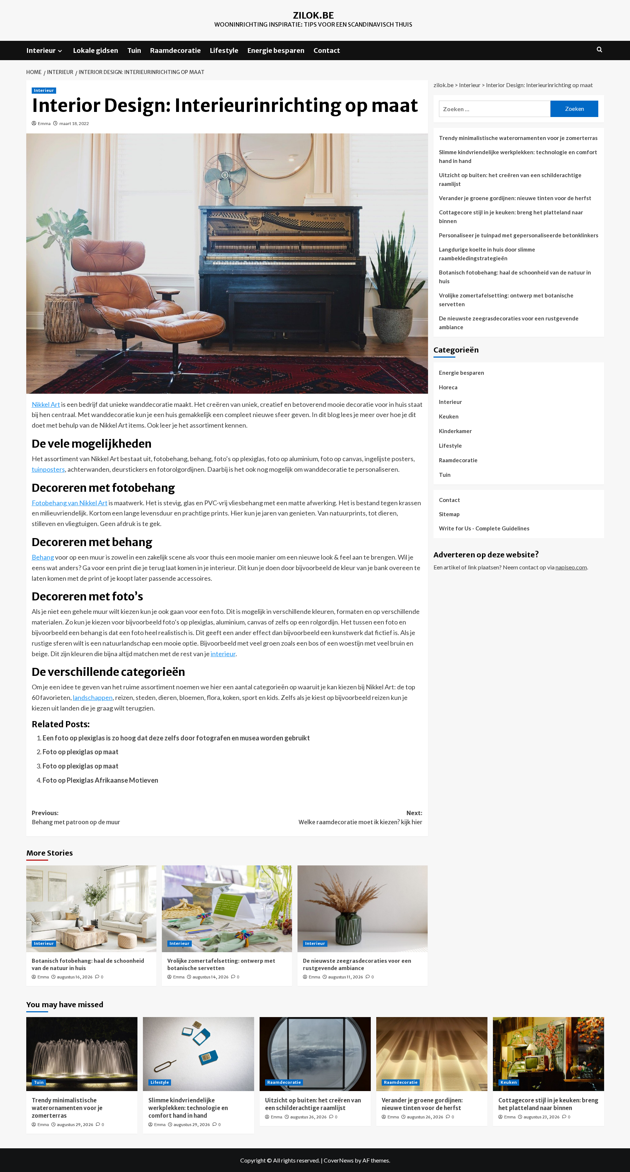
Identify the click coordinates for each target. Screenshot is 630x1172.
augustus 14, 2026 (210, 977)
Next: (361, 817)
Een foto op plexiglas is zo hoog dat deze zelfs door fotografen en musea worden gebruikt (176, 738)
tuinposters (48, 469)
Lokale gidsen (95, 50)
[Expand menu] (60, 51)
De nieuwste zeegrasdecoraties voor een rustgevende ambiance (357, 965)
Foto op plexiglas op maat (80, 752)
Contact (327, 50)
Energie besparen (276, 50)
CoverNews (339, 1160)
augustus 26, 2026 (308, 1117)
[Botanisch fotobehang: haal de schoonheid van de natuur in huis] (91, 908)
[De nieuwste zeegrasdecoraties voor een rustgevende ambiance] (363, 908)
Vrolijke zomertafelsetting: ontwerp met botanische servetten (221, 965)
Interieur (41, 50)
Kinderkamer (455, 431)
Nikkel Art (46, 404)
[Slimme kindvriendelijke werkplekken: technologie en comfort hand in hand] (198, 1054)
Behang (43, 557)
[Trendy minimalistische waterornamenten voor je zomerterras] (81, 1054)
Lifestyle (224, 50)
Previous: (76, 817)
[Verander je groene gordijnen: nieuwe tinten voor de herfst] (431, 1054)
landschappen (93, 697)
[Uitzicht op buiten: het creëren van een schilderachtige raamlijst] (315, 1054)
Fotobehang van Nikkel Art (70, 503)
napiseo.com (571, 567)
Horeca (448, 387)
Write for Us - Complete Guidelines (484, 528)
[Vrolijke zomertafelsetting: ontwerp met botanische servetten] (227, 908)
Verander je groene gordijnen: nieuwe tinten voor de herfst (515, 198)
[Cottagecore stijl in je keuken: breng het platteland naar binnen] (548, 1054)
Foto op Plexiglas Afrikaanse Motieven (100, 780)
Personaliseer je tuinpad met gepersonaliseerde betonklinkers (518, 235)
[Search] (599, 49)
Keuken (449, 416)
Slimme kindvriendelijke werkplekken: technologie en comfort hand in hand (518, 156)
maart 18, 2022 (74, 123)
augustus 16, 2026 (75, 977)
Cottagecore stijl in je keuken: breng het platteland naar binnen (511, 216)
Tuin (134, 50)
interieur (223, 654)
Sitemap (449, 514)
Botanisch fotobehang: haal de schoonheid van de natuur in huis (515, 276)
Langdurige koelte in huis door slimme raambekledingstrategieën (487, 253)
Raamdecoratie (175, 50)
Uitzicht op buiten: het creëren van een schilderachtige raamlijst (510, 179)
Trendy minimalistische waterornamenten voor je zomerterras (518, 138)
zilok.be (313, 15)
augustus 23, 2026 (542, 1117)
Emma (44, 123)
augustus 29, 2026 (75, 1124)
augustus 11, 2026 (345, 977)
